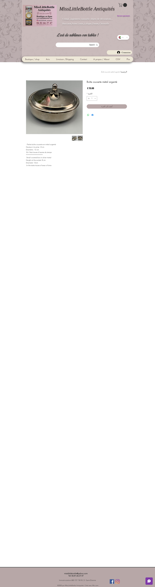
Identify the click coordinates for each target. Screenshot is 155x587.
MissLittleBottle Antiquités (87, 8)
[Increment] (88, 98)
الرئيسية (124, 72)
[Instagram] (117, 581)
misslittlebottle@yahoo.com (76, 573)
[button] (123, 5)
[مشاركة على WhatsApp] (88, 115)
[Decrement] (95, 98)
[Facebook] (112, 581)
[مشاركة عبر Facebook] (92, 115)
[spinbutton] (92, 98)
